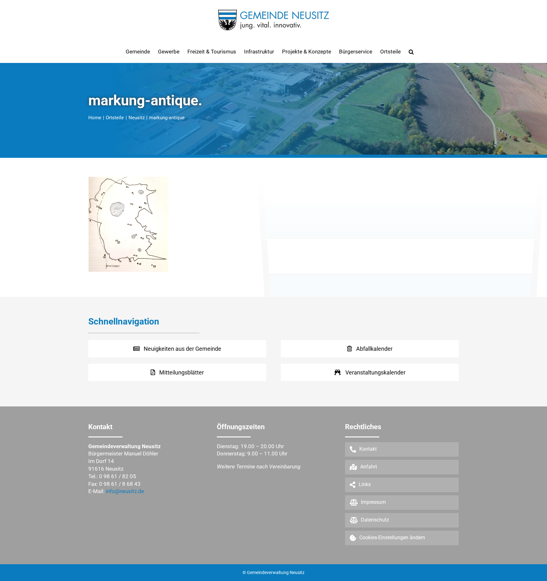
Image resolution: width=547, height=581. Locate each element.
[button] (411, 51)
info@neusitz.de (125, 491)
